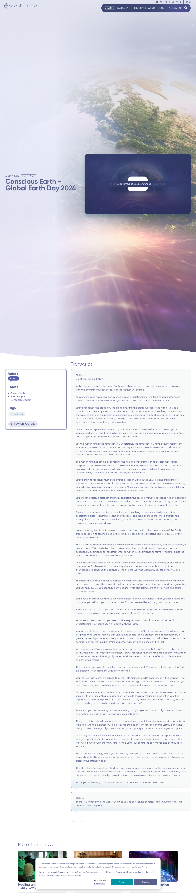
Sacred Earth (18, 393)
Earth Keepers (18, 396)
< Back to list (78, 821)
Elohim (13, 378)
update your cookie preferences (134, 184)
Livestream (17, 414)
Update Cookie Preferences (99, 882)
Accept (122, 882)
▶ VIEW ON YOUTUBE (23, 423)
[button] (189, 2)
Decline (145, 882)
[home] (20, 6)
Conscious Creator (21, 399)
